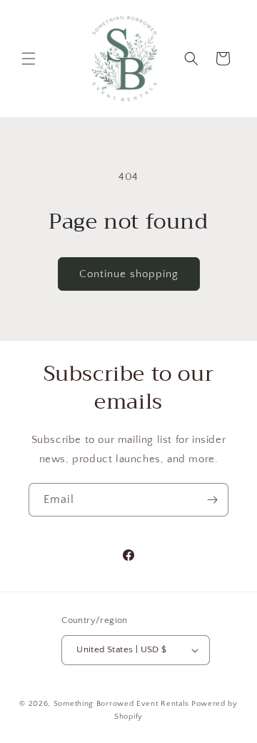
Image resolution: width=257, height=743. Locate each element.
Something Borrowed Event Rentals (121, 703)
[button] (28, 58)
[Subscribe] (212, 500)
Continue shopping (128, 274)
